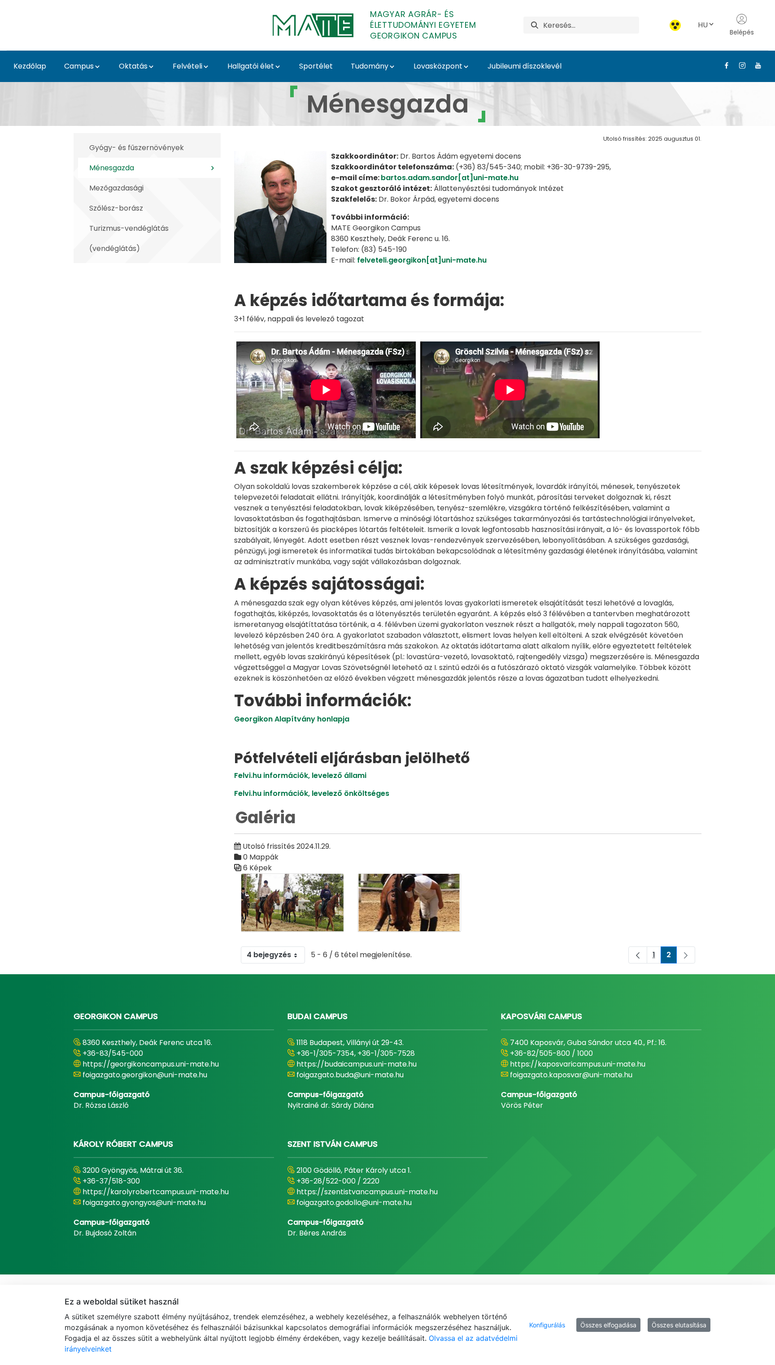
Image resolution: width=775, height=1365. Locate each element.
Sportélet (316, 66)
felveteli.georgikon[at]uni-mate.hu (422, 260)
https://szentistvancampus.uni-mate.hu (367, 1192)
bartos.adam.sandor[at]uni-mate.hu (449, 178)
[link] (685, 954)
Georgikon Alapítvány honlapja (291, 719)
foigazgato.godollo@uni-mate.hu (354, 1202)
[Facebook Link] (723, 65)
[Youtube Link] (755, 65)
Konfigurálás (547, 1325)
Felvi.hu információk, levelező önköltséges (311, 793)
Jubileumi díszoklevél (525, 66)
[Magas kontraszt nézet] (675, 25)
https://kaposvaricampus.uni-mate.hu (577, 1064)
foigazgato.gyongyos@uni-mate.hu (144, 1202)
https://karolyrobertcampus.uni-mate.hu (156, 1192)
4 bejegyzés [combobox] (269, 955)
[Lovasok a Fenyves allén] (292, 903)
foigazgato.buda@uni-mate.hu (350, 1075)
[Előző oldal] (637, 954)
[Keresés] (534, 25)
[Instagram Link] (739, 65)
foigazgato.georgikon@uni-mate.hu (145, 1075)
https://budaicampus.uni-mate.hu (356, 1064)
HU (703, 25)
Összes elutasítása (679, 1325)
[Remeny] (409, 903)
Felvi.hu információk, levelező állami (300, 775)
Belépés (742, 32)
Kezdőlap (29, 66)
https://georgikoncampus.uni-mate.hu (151, 1064)
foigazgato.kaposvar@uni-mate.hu (571, 1075)
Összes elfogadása (608, 1325)
